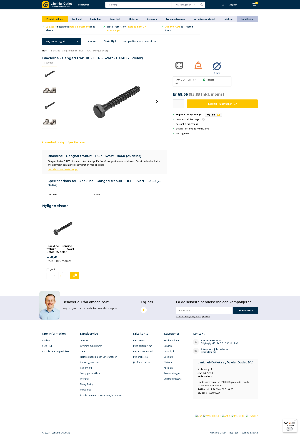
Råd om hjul (86, 367)
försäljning (247, 19)
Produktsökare (54, 19)
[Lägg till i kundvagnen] (74, 275)
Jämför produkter (141, 362)
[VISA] (198, 415)
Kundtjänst (83, 4)
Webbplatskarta (250, 432)
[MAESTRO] (238, 415)
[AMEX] (226, 415)
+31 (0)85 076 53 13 (211, 340)
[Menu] (295, 421)
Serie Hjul (110, 41)
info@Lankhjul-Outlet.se (214, 349)
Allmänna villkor (218, 432)
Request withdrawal (143, 351)
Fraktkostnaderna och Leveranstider (98, 356)
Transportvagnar (175, 19)
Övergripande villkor (90, 373)
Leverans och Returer (91, 345)
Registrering (139, 340)
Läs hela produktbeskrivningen (63, 169)
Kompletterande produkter (139, 41)
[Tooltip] (203, 119)
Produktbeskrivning (53, 142)
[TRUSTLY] (252, 415)
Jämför (54, 269)
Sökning (201, 5)
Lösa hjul (115, 19)
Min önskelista (140, 356)
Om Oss (84, 340)
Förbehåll (84, 378)
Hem (44, 50)
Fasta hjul (95, 19)
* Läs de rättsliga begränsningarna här (193, 316)
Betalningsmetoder (89, 362)
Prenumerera (245, 310)
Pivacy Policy (86, 384)
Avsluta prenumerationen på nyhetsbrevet (101, 395)
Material (133, 19)
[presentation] (157, 101)
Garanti (83, 351)
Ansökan (152, 19)
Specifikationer (76, 142)
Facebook (144, 310)
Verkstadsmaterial (204, 19)
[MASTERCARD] (212, 415)
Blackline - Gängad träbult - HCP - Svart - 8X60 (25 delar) (61, 248)
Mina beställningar (142, 345)
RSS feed (233, 432)
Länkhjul (77, 19)
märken (228, 19)
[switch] (290, 429)
